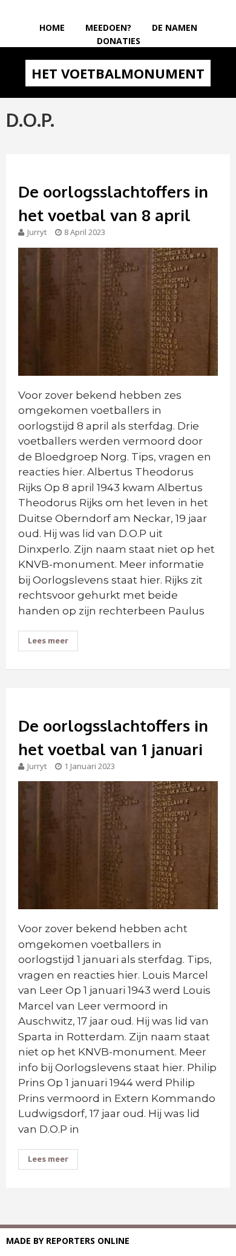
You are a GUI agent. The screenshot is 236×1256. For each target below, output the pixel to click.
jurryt (37, 232)
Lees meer (48, 640)
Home (52, 27)
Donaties (118, 41)
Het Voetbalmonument (118, 73)
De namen (174, 27)
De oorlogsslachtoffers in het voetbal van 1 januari (113, 737)
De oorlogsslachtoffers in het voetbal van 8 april (113, 203)
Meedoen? (108, 27)
